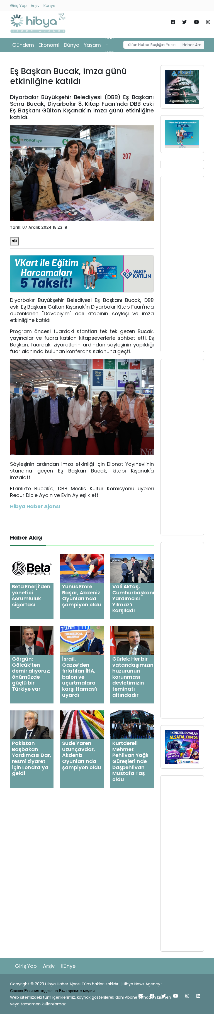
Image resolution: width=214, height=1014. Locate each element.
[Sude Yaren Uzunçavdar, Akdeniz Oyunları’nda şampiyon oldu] (82, 725)
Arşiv (35, 5)
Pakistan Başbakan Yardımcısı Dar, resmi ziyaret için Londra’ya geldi (31, 758)
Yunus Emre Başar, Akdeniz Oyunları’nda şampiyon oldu (81, 595)
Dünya (71, 44)
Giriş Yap (18, 5)
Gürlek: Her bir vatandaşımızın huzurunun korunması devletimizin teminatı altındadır (133, 676)
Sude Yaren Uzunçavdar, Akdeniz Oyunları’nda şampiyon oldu (81, 755)
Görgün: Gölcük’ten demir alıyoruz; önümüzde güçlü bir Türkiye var (31, 673)
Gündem (23, 44)
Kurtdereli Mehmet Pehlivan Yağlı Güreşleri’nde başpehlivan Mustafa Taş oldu (130, 761)
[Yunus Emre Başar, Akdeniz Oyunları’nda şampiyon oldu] (82, 568)
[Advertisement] (182, 264)
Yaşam (92, 44)
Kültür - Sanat (112, 45)
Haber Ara (192, 45)
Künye (49, 5)
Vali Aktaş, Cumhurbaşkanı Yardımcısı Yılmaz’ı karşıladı (133, 598)
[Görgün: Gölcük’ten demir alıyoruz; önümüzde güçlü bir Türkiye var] (32, 640)
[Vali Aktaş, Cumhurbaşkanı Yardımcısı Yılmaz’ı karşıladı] (132, 568)
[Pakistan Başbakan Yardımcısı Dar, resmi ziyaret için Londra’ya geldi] (32, 725)
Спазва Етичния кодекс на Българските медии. (53, 990)
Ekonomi (48, 44)
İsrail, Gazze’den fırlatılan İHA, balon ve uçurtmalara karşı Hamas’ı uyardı (80, 676)
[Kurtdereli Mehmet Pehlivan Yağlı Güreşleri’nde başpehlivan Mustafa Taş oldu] (132, 725)
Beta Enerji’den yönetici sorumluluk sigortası (31, 595)
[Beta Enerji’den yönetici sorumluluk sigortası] (32, 568)
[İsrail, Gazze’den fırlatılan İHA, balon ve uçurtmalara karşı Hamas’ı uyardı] (82, 640)
